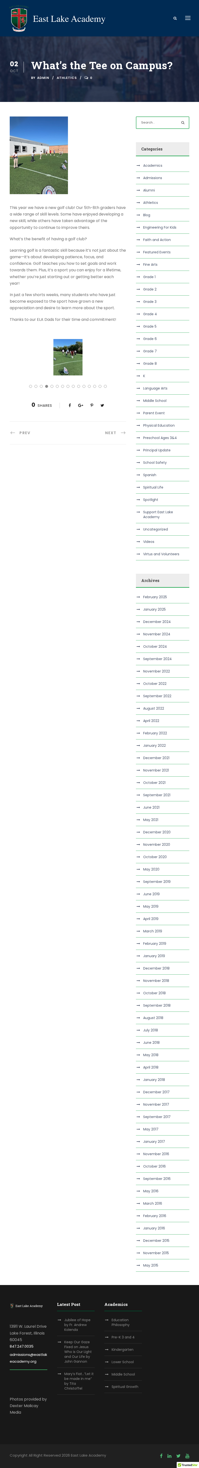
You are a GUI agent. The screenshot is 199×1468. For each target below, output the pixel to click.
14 (100, 386)
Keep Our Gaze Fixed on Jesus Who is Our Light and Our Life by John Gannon (78, 1352)
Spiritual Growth (125, 1386)
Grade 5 (150, 326)
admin (43, 77)
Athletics (67, 77)
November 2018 (156, 980)
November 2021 (156, 770)
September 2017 (157, 1116)
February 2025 (155, 597)
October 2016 (154, 1166)
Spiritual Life (153, 487)
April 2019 (150, 918)
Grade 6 (150, 338)
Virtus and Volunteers (161, 554)
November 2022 (156, 671)
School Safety (155, 462)
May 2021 (150, 819)
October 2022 (154, 683)
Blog (146, 215)
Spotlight (150, 499)
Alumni (149, 190)
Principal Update (157, 450)
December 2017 (156, 1092)
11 (84, 386)
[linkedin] (169, 1456)
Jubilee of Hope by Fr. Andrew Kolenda (77, 1325)
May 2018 (150, 1055)
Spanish (149, 475)
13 (94, 386)
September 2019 (157, 881)
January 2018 (154, 1079)
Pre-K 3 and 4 (123, 1337)
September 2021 (156, 795)
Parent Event (154, 413)
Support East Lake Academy (158, 514)
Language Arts (155, 388)
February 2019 (154, 943)
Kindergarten (122, 1349)
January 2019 (154, 956)
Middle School (154, 400)
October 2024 (155, 646)
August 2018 (153, 1017)
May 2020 (151, 869)
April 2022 (151, 720)
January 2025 (154, 609)
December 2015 (156, 1240)
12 (89, 386)
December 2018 (156, 968)
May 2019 (150, 906)
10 (78, 386)
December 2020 (157, 832)
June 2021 (151, 807)
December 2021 (156, 757)
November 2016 (156, 1154)
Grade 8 (150, 363)
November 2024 (156, 634)
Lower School (123, 1362)
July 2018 (150, 1030)
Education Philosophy (121, 1322)
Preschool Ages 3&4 (160, 437)
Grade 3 (150, 301)
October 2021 (154, 782)
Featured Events (157, 252)
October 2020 (155, 856)
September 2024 (157, 658)
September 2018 (157, 1005)
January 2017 (154, 1141)
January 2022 (154, 745)
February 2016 (154, 1215)
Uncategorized (155, 529)
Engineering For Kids (159, 227)
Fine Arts (150, 264)
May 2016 (150, 1191)
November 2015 (156, 1253)
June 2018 (151, 1042)
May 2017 (150, 1129)
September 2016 (157, 1178)
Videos (148, 541)
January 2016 (154, 1228)
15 (105, 386)
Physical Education (159, 425)
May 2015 (150, 1265)
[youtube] (187, 1456)
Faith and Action (157, 239)
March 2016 (152, 1203)
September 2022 (157, 696)
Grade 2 (150, 289)
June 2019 (151, 894)
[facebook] (161, 1456)
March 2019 (152, 931)
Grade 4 (150, 314)
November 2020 (156, 844)
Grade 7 (150, 351)
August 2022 (153, 708)
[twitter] (178, 1456)
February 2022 (155, 733)
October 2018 (154, 993)
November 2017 (156, 1104)
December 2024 (157, 621)
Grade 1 (149, 276)
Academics (152, 165)
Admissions (152, 177)
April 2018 (150, 1067)
